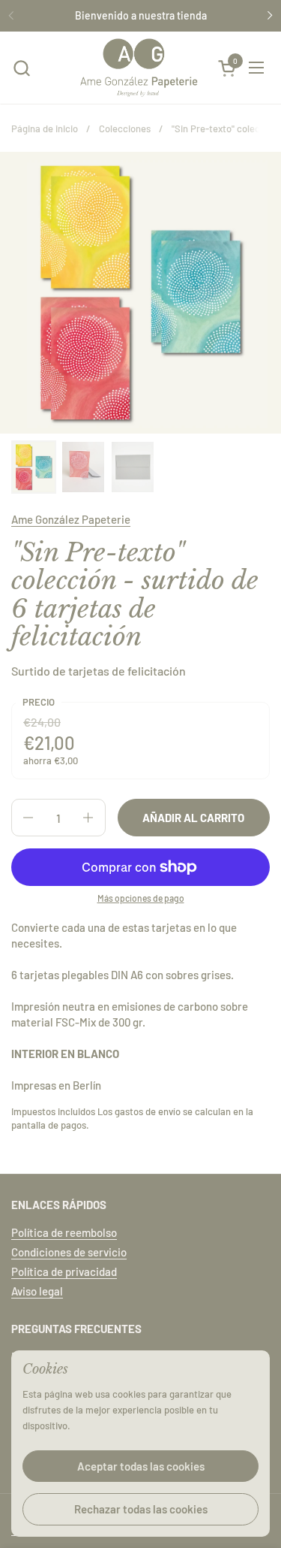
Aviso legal (37, 1291)
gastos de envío (148, 1111)
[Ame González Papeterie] (138, 68)
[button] (21, 68)
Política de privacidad (64, 1271)
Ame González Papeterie (70, 519)
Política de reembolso (64, 1232)
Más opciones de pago (140, 898)
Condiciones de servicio (69, 1252)
